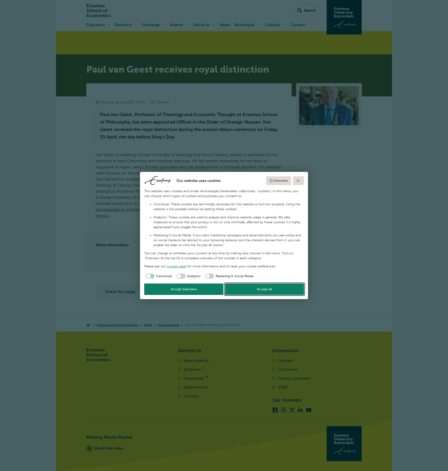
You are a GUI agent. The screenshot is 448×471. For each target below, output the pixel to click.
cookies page (176, 266)
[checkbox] (158, 276)
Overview (281, 180)
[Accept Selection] (298, 180)
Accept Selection (184, 289)
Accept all (264, 289)
